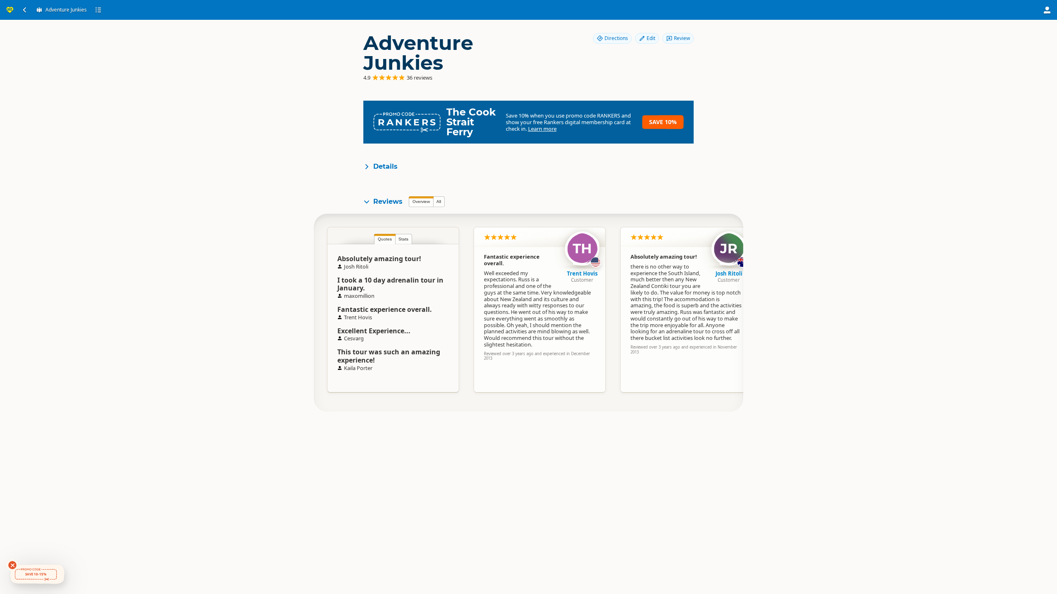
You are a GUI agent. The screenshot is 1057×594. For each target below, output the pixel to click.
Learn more (542, 128)
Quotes (385, 239)
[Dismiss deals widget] (12, 565)
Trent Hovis (582, 273)
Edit (651, 38)
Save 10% (663, 122)
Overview (421, 201)
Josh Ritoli (729, 273)
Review (682, 38)
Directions (616, 38)
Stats (403, 239)
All (438, 201)
